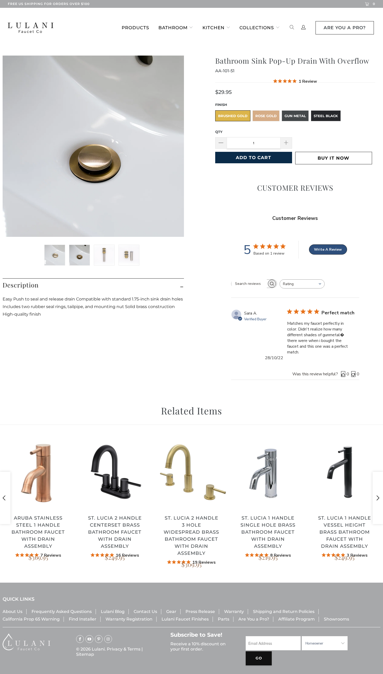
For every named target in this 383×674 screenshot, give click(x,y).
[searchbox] (249, 283)
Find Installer (82, 619)
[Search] (292, 28)
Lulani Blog (113, 611)
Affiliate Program (296, 619)
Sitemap (85, 654)
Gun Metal (295, 116)
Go (259, 658)
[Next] (378, 498)
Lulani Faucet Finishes (185, 619)
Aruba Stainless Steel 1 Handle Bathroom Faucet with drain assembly (38, 472)
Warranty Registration (129, 619)
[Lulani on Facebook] (80, 639)
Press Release (200, 611)
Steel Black (326, 116)
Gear (171, 611)
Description (21, 285)
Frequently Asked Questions (62, 611)
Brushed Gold (233, 116)
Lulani (98, 649)
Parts (223, 619)
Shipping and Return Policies (283, 611)
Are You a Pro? (253, 619)
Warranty (234, 611)
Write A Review (328, 249)
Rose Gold (266, 116)
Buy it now (333, 158)
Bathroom (173, 27)
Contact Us (145, 611)
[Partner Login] (303, 28)
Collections (256, 27)
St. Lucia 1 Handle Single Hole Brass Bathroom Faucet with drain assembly (268, 472)
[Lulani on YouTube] (89, 639)
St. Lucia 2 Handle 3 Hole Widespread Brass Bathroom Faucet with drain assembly (191, 472)
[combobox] (302, 283)
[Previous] (5, 498)
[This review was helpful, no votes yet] (343, 374)
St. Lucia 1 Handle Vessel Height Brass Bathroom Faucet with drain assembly (345, 472)
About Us (12, 611)
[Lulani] (33, 28)
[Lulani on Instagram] (108, 639)
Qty (219, 132)
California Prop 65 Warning (31, 619)
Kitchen (213, 27)
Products (135, 27)
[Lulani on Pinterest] (99, 639)
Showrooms (336, 619)
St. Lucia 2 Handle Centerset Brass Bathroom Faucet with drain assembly (115, 472)
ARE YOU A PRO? (345, 27)
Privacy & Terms (123, 649)
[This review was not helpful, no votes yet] (353, 374)
